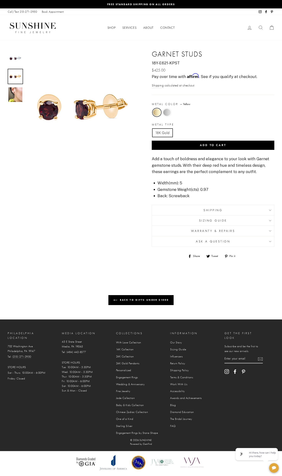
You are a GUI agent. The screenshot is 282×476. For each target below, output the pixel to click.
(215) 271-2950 (21, 356)
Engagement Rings (127, 377)
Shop (111, 27)
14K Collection (125, 349)
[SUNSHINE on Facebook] (235, 371)
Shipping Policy (179, 370)
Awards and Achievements (186, 398)
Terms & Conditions (181, 377)
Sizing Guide (213, 220)
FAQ (173, 426)
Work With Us (178, 384)
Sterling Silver (124, 426)
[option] (141, 4)
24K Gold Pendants (127, 363)
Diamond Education (182, 412)
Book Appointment (53, 11)
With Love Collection (128, 342)
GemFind (147, 444)
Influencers (176, 356)
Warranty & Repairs (213, 231)
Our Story (176, 342)
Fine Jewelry (123, 391)
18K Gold (162, 132)
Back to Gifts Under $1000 (144, 299)
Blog (173, 405)
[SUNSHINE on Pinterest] (243, 371)
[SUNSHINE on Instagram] (226, 371)
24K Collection (125, 356)
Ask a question (213, 241)
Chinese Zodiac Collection (132, 412)
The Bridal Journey (181, 419)
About (148, 27)
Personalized (123, 370)
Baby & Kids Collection (130, 405)
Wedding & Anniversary (130, 384)
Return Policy (177, 363)
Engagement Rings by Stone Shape (137, 433)
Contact (167, 27)
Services (129, 27)
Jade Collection (125, 398)
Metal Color (171, 104)
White (167, 112)
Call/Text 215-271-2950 (22, 11)
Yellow (157, 112)
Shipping (158, 85)
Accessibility (177, 391)
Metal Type (163, 124)
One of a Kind (124, 419)
